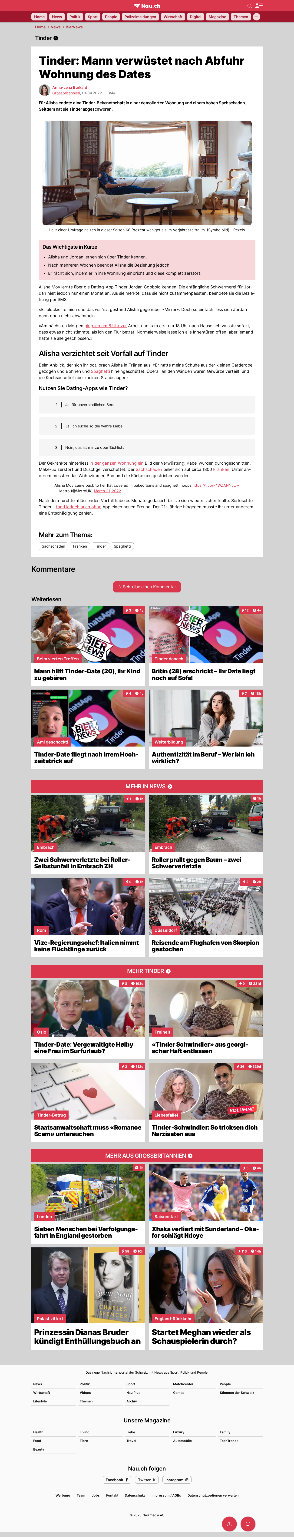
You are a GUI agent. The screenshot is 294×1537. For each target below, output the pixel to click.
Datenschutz (135, 1495)
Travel (131, 1441)
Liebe (130, 1432)
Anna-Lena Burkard (69, 87)
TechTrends (229, 1441)
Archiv (131, 1401)
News (56, 27)
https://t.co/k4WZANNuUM (216, 485)
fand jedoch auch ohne (78, 506)
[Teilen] (229, 1524)
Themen (86, 1401)
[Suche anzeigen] (250, 5)
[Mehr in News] (147, 786)
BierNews (74, 27)
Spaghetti (100, 371)
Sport (130, 1384)
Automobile (182, 1441)
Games (178, 1393)
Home (40, 27)
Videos (85, 1393)
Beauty (38, 1449)
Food (37, 1441)
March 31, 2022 (107, 491)
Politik (85, 1384)
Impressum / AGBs (166, 1495)
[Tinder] (147, 38)
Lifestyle (40, 1401)
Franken (221, 469)
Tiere (84, 1441)
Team (81, 1495)
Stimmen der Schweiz (237, 1393)
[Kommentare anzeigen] (248, 1524)
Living (84, 1432)
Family (225, 1432)
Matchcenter (183, 1384)
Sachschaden (149, 469)
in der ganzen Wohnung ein (117, 463)
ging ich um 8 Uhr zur (106, 325)
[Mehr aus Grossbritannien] (147, 1155)
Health (38, 1432)
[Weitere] (256, 16)
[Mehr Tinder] (147, 971)
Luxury (178, 1432)
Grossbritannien (66, 93)
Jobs (96, 1495)
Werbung (63, 1495)
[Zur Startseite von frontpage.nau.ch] (147, 5)
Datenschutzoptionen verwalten (213, 1495)
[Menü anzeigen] (259, 5)
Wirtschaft (41, 1393)
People (225, 1384)
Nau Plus (133, 1393)
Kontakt (112, 1495)
